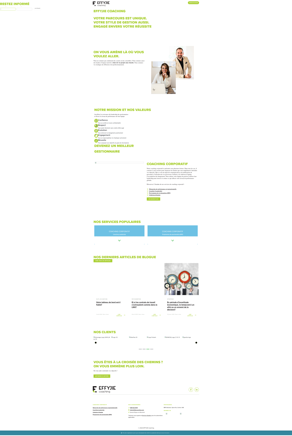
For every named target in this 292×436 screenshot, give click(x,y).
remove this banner (165, 433)
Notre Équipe (174, 2)
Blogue (167, 2)
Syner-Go (174, 407)
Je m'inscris (37, 8)
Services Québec (146, 415)
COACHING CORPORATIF (100, 405)
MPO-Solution (167, 407)
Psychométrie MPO (193, 6)
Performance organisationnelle (146, 6)
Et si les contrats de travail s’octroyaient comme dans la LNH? (144, 305)
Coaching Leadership (165, 6)
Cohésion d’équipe (180, 6)
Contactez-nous (193, 2)
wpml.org (135, 433)
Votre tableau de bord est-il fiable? (108, 303)
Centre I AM (180, 407)
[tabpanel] (191, 342)
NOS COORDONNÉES (134, 405)
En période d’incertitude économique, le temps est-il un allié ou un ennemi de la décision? (180, 306)
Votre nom (3, 7)
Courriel (19, 7)
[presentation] (140, 349)
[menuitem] (181, 3)
